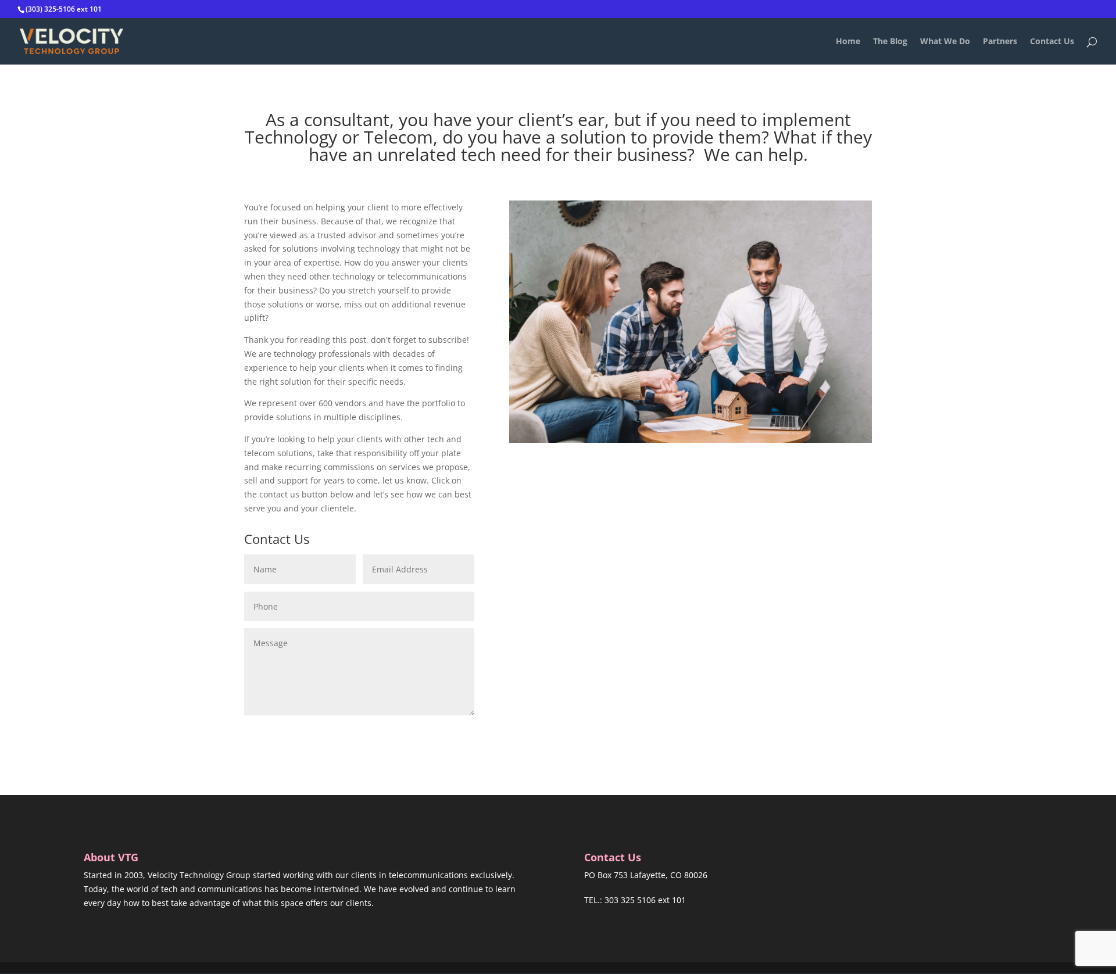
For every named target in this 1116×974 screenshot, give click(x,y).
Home (848, 41)
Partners (1000, 41)
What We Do (945, 41)
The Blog (890, 41)
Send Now (434, 733)
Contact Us (1052, 41)
